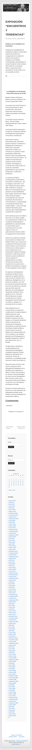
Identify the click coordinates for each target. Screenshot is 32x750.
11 (11, 481)
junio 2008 (12, 686)
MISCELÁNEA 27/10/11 (9, 427)
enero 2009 (12, 674)
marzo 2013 (12, 589)
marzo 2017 (12, 509)
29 (20, 484)
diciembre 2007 (13, 697)
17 (9, 483)
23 (22, 483)
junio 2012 (12, 605)
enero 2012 (12, 614)
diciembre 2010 (13, 638)
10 (9, 481)
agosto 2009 (12, 661)
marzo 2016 (12, 524)
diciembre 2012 (13, 594)
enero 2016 (12, 527)
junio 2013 (12, 583)
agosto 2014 (12, 558)
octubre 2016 (12, 517)
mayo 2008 (12, 688)
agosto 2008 (12, 683)
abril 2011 (11, 630)
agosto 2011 (12, 623)
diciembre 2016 (13, 513)
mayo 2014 (12, 563)
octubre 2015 (12, 533)
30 (22, 484)
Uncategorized (19, 411)
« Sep (9, 490)
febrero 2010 (12, 656)
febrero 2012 (12, 612)
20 (16, 483)
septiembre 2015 (13, 535)
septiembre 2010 (13, 643)
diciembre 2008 (13, 676)
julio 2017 (11, 502)
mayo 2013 (12, 585)
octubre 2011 (12, 619)
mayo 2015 (12, 542)
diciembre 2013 (13, 573)
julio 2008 (11, 685)
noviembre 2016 (13, 515)
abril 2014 (12, 565)
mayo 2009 (12, 666)
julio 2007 (11, 706)
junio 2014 (12, 562)
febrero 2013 (12, 591)
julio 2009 (11, 663)
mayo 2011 (12, 629)
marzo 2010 (12, 654)
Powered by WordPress (22, 741)
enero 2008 (12, 695)
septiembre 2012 (13, 600)
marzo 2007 (12, 713)
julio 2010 (11, 647)
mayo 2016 (12, 520)
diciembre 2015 (13, 529)
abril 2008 (12, 690)
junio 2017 (12, 504)
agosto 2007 (12, 704)
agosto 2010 (12, 645)
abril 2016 (12, 522)
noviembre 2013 (13, 574)
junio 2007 (12, 708)
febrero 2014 (12, 569)
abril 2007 (12, 712)
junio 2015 (12, 540)
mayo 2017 (12, 506)
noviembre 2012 (13, 596)
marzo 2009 (12, 670)
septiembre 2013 (13, 578)
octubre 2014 (12, 554)
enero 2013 (12, 592)
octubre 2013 (12, 576)
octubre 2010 (12, 641)
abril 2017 (12, 508)
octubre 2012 (12, 598)
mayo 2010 (12, 650)
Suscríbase (21, 736)
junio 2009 (12, 665)
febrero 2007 (12, 715)
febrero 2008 (12, 694)
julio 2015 (11, 538)
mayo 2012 (12, 607)
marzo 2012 (12, 610)
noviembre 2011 (13, 618)
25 (11, 484)
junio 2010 (12, 648)
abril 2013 (12, 587)
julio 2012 (11, 603)
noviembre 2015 (13, 531)
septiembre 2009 (13, 659)
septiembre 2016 (13, 518)
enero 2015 (12, 549)
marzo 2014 (12, 567)
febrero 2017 (12, 511)
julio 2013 (11, 582)
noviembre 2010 (13, 639)
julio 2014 (11, 560)
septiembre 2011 (13, 621)
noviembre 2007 (13, 699)
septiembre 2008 (13, 681)
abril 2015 (12, 544)
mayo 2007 (12, 710)
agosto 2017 (12, 500)
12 (13, 481)
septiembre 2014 (13, 556)
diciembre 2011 (13, 616)
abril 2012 (12, 609)
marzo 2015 (12, 545)
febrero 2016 (12, 526)
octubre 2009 (12, 657)
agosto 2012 (12, 601)
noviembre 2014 (13, 553)
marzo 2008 (12, 692)
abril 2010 (12, 652)
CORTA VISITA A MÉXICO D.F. (21, 427)
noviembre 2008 (13, 677)
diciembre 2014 (13, 551)
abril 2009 (12, 668)
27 (16, 484)
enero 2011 (12, 636)
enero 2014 (12, 571)
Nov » (13, 490)
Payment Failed (13, 736)
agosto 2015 (12, 536)
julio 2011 (11, 625)
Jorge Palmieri (21, 38)
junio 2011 (12, 627)
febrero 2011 (12, 634)
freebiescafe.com (16, 744)
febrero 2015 (12, 547)
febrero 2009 (12, 672)
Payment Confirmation (16, 735)
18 (11, 483)
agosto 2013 (12, 580)
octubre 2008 (12, 679)
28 (18, 484)
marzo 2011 (12, 632)
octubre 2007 (12, 701)
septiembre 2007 (13, 703)
